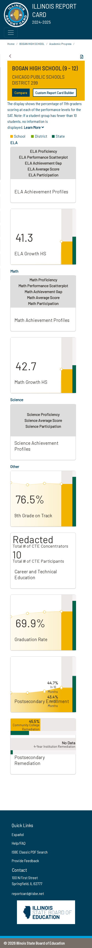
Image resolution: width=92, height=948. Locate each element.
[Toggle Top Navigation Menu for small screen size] (11, 32)
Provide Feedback (25, 860)
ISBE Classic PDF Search (30, 852)
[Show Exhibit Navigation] (10, 56)
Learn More (32, 127)
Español (18, 834)
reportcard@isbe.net (28, 893)
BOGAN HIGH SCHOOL (31, 43)
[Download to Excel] (82, 57)
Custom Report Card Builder (54, 93)
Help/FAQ (19, 843)
